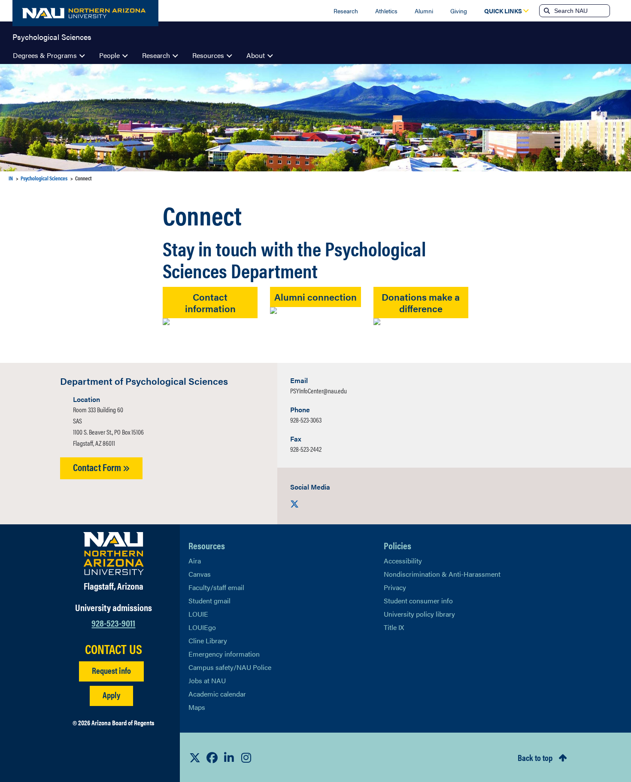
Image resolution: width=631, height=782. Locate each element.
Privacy (395, 587)
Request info (111, 670)
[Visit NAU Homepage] (113, 553)
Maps (196, 707)
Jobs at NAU (207, 680)
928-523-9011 (113, 622)
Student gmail (209, 600)
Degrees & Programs (45, 55)
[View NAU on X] (194, 757)
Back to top (535, 757)
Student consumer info (418, 600)
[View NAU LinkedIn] (229, 757)
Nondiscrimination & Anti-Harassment (442, 574)
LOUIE (198, 614)
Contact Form (98, 467)
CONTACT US (113, 649)
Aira (194, 561)
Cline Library (207, 640)
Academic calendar (217, 694)
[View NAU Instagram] (246, 757)
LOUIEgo (202, 627)
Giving (458, 10)
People (109, 55)
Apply (111, 694)
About (255, 55)
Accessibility (403, 561)
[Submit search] (546, 11)
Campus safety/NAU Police (229, 667)
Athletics (386, 10)
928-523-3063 (306, 420)
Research (346, 10)
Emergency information (224, 654)
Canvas (199, 574)
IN (11, 178)
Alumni (424, 10)
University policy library (419, 614)
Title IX (394, 627)
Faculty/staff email (216, 587)
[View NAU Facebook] (212, 757)
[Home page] (85, 13)
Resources (208, 55)
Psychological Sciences (51, 36)
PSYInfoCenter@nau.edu (318, 391)
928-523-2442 (306, 449)
